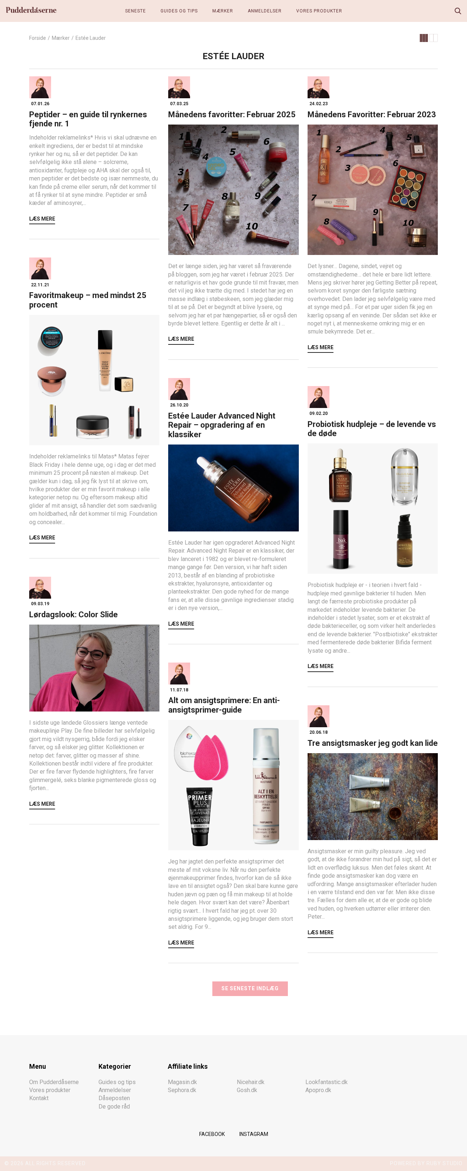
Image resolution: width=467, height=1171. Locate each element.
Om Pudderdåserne (54, 1082)
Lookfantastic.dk (326, 1082)
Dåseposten (114, 1098)
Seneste (135, 11)
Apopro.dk (318, 1090)
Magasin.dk (182, 1082)
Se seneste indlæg (250, 988)
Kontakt (39, 1098)
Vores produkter (319, 11)
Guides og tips (179, 11)
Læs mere (42, 219)
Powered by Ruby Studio (426, 1163)
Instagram (253, 1134)
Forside (37, 38)
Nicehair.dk (251, 1082)
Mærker (222, 11)
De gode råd (114, 1106)
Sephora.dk (182, 1090)
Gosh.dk (247, 1090)
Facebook (212, 1134)
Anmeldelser (265, 11)
